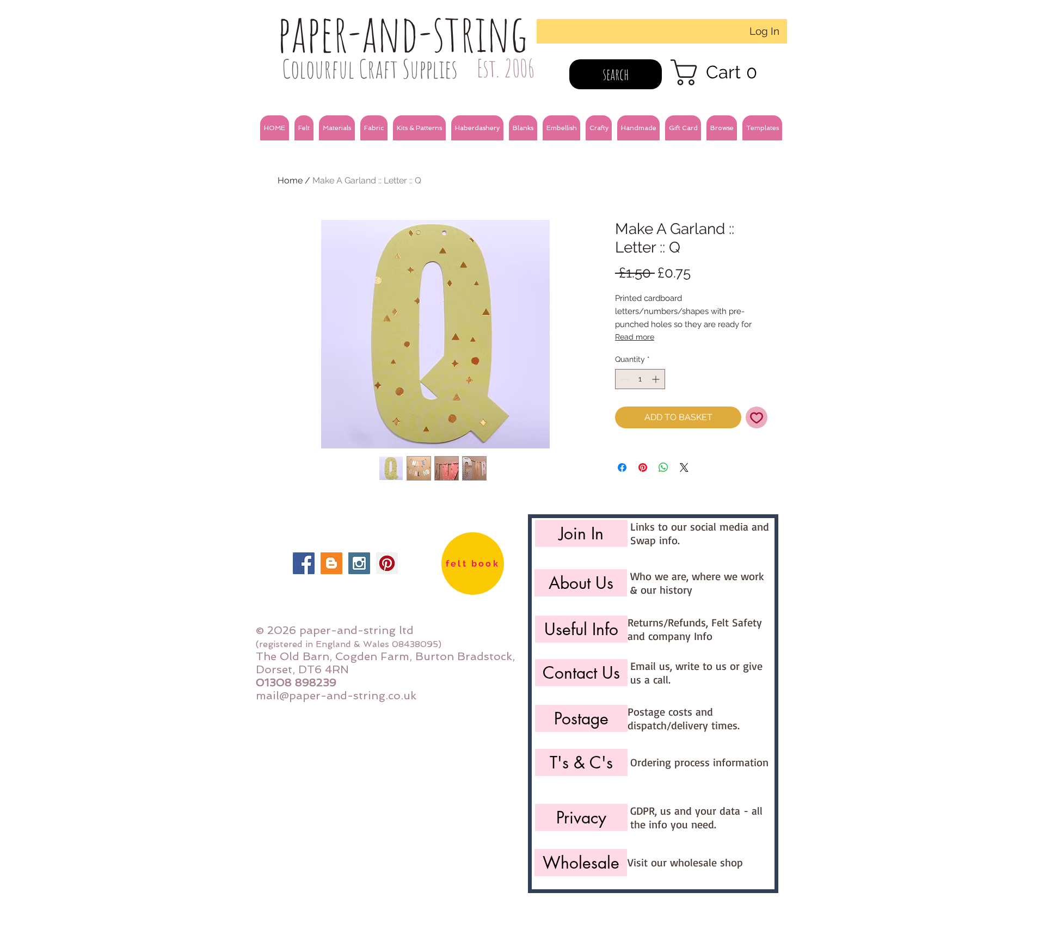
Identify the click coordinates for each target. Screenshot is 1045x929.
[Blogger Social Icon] (331, 563)
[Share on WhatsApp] (663, 467)
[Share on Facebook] (622, 467)
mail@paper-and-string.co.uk (336, 695)
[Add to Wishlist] (756, 417)
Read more (634, 337)
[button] (304, 127)
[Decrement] (623, 379)
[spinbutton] (640, 379)
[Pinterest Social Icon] (387, 563)
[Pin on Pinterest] (642, 467)
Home (290, 180)
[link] (721, 72)
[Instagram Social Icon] (359, 563)
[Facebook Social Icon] (304, 563)
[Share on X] (684, 467)
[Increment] (656, 379)
